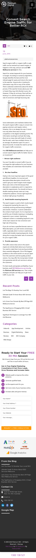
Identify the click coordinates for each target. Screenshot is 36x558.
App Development (17, 328)
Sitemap (20, 544)
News (27, 332)
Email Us (7, 497)
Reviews (6, 336)
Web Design (7, 340)
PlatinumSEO (16, 548)
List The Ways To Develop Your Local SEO (16, 290)
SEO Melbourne (20, 546)
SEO (8, 46)
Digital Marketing (17, 332)
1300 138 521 (8, 500)
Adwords (6, 328)
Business (6, 332)
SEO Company (20, 336)
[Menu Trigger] (32, 4)
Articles (28, 328)
